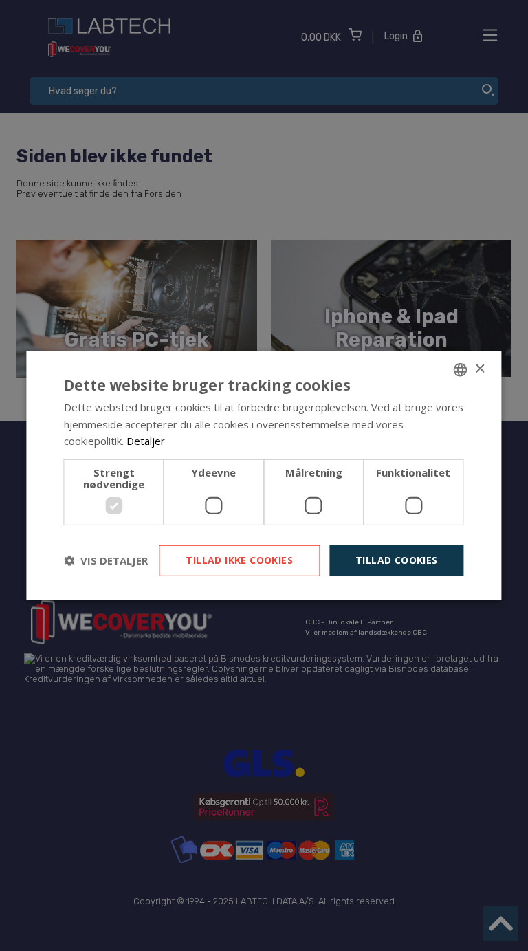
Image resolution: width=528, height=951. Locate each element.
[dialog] (263, 475)
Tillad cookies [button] (396, 560)
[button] (106, 560)
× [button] (479, 369)
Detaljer (145, 441)
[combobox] (461, 369)
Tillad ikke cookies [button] (239, 560)
